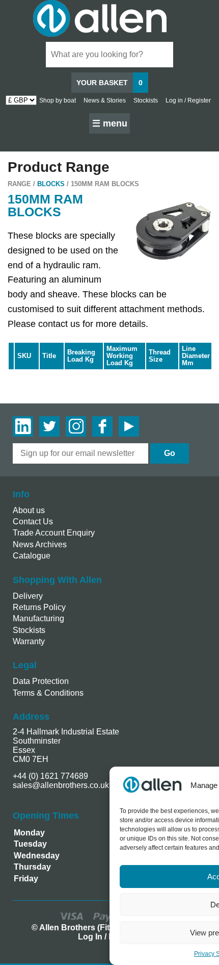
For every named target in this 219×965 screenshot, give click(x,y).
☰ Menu (109, 123)
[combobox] (109, 54)
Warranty (29, 641)
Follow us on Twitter (49, 426)
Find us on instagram (76, 426)
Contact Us (33, 521)
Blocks (51, 184)
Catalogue (31, 555)
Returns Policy (39, 607)
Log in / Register (188, 100)
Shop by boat (57, 100)
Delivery (28, 596)
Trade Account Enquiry (54, 532)
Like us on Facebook (102, 426)
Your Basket (109, 83)
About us (29, 510)
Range (19, 184)
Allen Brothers (109, 18)
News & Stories (105, 100)
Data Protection (41, 681)
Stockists (145, 100)
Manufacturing (38, 618)
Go (169, 453)
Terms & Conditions (48, 693)
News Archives (40, 544)
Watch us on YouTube (129, 426)
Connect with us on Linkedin (23, 426)
